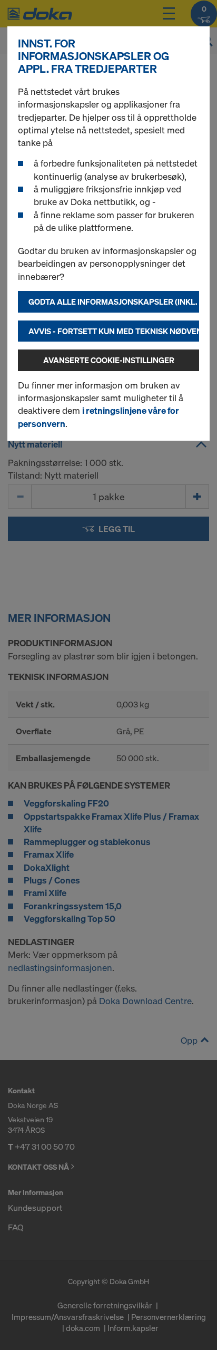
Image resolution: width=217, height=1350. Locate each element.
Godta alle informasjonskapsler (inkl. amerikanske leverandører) (113, 301)
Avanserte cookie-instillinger (108, 360)
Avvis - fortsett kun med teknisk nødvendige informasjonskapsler (113, 331)
